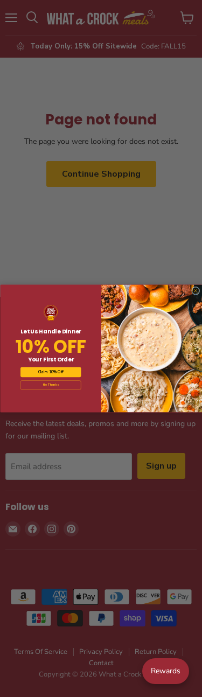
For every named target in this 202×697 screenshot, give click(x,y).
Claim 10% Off (50, 372)
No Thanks (50, 385)
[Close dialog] (195, 291)
